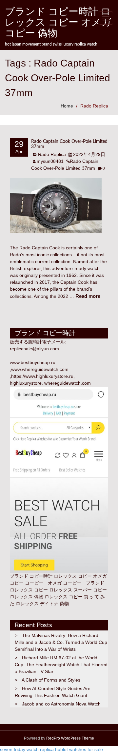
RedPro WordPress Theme (69, 738)
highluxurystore (26, 383)
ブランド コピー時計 (31, 576)
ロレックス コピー (29, 589)
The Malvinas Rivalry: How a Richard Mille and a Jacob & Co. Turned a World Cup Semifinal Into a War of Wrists (61, 642)
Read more (87, 296)
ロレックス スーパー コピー (78, 589)
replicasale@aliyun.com (34, 348)
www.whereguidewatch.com (40, 369)
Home (67, 105)
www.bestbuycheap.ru (32, 362)
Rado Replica (94, 105)
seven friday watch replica (27, 749)
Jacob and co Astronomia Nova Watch (61, 703)
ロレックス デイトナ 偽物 (42, 603)
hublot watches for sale (79, 749)
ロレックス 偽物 (26, 596)
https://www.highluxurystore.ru (42, 376)
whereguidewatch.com (67, 383)
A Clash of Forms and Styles (51, 680)
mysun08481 (50, 161)
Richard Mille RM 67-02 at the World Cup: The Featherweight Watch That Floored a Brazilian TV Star (61, 664)
